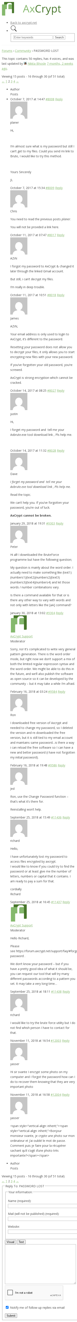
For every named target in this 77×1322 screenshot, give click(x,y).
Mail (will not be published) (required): (33, 1214)
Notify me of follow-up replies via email (37, 1308)
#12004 (56, 1095)
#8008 (50, 99)
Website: (14, 1227)
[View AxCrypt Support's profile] (18, 631)
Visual (10, 1242)
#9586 (52, 765)
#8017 (51, 235)
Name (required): (19, 1201)
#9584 (52, 691)
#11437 (56, 902)
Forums (7, 51)
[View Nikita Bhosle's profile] (25, 63)
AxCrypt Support (21, 636)
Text (21, 1242)
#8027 (51, 390)
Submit (11, 1315)
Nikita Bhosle (37, 63)
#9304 (50, 613)
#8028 (51, 450)
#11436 (56, 817)
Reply (59, 99)
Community (23, 51)
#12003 (56, 1041)
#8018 (51, 295)
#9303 (50, 523)
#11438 (56, 991)
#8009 (50, 188)
